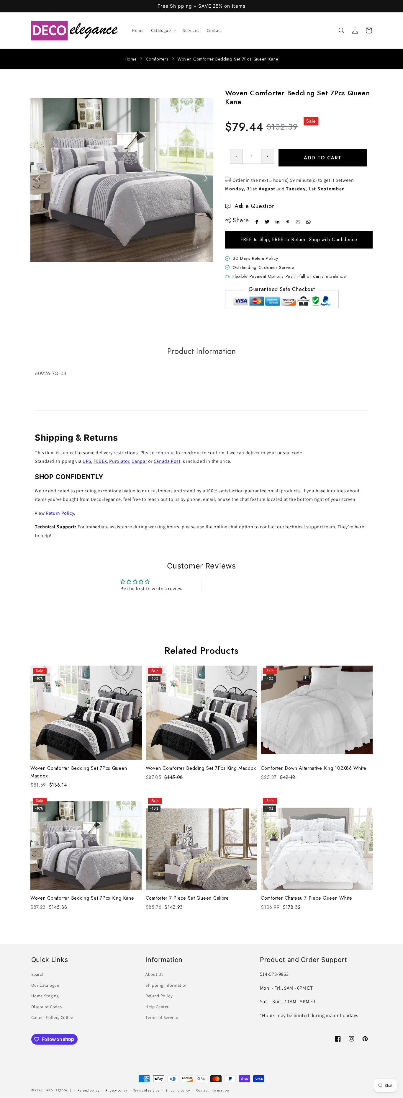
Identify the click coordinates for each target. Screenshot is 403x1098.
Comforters (157, 59)
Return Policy (60, 513)
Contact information (212, 1090)
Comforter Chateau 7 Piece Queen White (306, 898)
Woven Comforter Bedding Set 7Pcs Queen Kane (227, 59)
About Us (154, 974)
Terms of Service (161, 1017)
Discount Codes (46, 1006)
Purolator (119, 461)
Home (131, 59)
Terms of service (146, 1090)
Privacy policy (116, 1090)
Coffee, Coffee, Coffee (52, 1017)
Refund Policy (159, 996)
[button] (163, 30)
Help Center (157, 1006)
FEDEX (100, 461)
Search (38, 974)
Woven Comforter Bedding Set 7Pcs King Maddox (201, 768)
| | (69, 1090)
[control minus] (236, 156)
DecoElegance (56, 1090)
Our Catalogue (45, 985)
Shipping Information (166, 985)
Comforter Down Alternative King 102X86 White (313, 768)
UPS (87, 461)
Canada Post (167, 461)
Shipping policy (178, 1090)
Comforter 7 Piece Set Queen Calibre (187, 898)
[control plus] (267, 156)
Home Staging (45, 996)
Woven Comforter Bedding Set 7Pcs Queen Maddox (78, 772)
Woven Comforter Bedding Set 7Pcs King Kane (82, 898)
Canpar (139, 461)
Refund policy (88, 1090)
